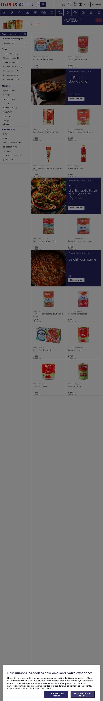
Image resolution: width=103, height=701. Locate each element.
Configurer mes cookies (56, 694)
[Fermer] (96, 668)
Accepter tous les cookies (82, 694)
